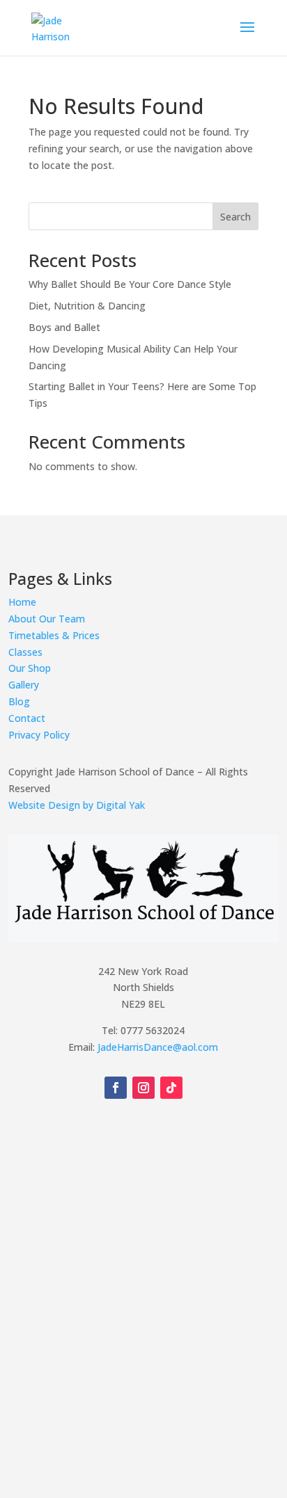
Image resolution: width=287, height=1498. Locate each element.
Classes (25, 652)
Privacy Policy (39, 734)
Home (22, 602)
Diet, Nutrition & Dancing (87, 305)
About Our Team (46, 618)
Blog (19, 701)
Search (235, 216)
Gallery (23, 684)
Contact (26, 718)
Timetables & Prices (54, 635)
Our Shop (29, 668)
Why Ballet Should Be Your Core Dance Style (130, 284)
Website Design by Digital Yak (76, 805)
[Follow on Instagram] (143, 1088)
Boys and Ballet (64, 327)
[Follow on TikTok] (171, 1088)
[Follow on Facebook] (115, 1088)
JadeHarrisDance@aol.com (158, 1047)
